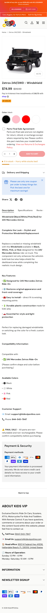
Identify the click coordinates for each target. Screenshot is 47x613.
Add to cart (32, 154)
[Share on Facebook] (16, 199)
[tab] (8, 210)
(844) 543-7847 (23, 534)
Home (4, 32)
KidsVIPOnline (13, 608)
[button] (38, 23)
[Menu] (43, 23)
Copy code (32, 9)
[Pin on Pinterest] (21, 199)
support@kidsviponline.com (28, 539)
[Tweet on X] (10, 199)
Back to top (23, 493)
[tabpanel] (23, 326)
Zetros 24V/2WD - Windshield (20, 32)
